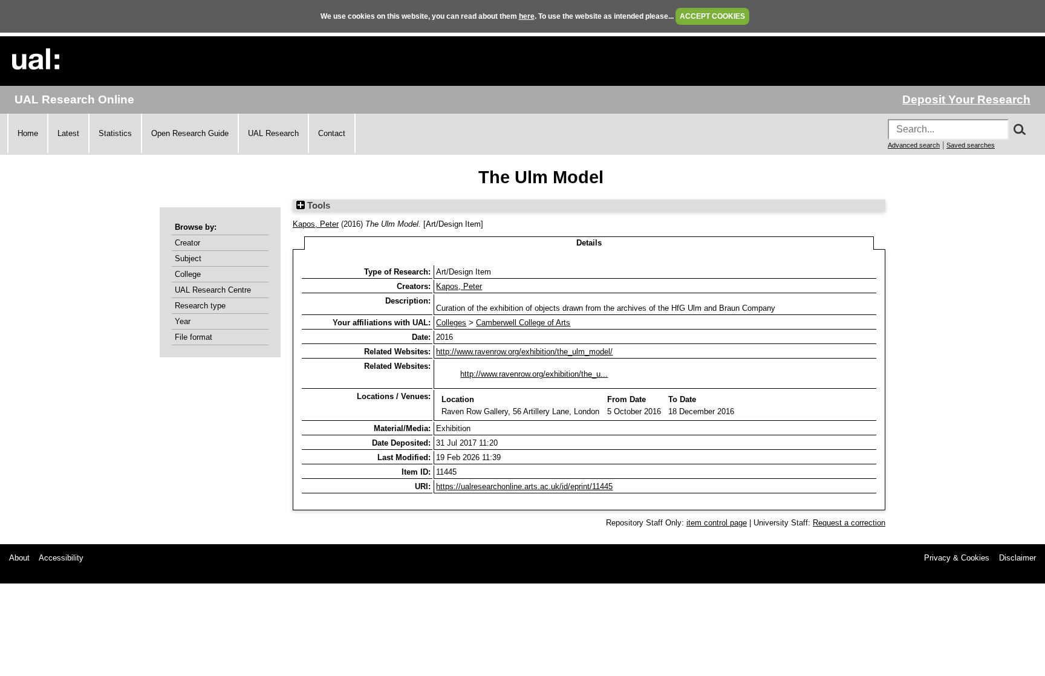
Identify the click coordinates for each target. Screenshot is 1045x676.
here (527, 16)
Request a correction (849, 522)
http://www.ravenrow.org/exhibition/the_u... (534, 374)
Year (182, 321)
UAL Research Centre (213, 289)
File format (193, 337)
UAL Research (273, 133)
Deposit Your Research (966, 99)
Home (28, 133)
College (188, 274)
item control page (716, 522)
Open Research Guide (190, 133)
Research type (200, 305)
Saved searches (970, 145)
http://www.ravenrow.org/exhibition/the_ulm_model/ (524, 351)
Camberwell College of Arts (523, 322)
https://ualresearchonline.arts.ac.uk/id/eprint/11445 (524, 486)
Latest (68, 133)
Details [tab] (589, 242)
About (19, 557)
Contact (331, 133)
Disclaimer (1017, 557)
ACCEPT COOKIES (712, 16)
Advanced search (914, 145)
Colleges (451, 322)
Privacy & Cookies (956, 557)
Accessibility (61, 557)
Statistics (115, 133)
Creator (187, 242)
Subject (188, 258)
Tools (317, 205)
